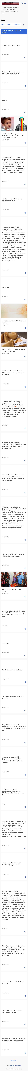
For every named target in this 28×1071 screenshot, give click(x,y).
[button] (25, 58)
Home (2, 24)
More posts (14, 1060)
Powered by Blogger (15, 1065)
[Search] (22, 3)
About (9, 24)
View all (4, 32)
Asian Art (17, 24)
